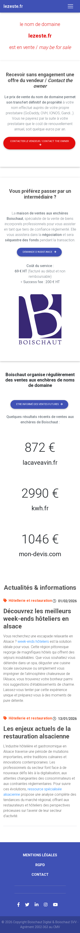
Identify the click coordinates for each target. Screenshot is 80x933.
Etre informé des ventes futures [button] (37, 404)
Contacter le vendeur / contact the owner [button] (39, 141)
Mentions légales (40, 855)
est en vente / (40, 47)
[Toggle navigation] (70, 6)
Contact (40, 874)
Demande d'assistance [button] (37, 251)
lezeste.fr (40, 36)
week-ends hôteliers (33, 641)
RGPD (40, 865)
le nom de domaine (40, 24)
